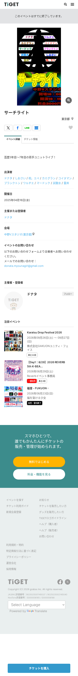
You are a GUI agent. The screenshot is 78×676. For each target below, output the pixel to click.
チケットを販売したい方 (53, 506)
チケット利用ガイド (17, 506)
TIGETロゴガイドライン (52, 518)
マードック (43, 183)
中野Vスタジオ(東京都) (18, 234)
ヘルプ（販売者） (49, 530)
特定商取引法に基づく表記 (21, 551)
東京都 (66, 119)
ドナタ (8, 178)
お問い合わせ (46, 536)
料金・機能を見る (39, 474)
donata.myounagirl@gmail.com (23, 265)
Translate (41, 611)
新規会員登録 (13, 512)
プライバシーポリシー (18, 557)
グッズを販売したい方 (51, 512)
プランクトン (12, 183)
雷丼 (66, 183)
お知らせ (44, 500)
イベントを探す (15, 500)
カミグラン (49, 178)
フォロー (68, 294)
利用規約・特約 (15, 545)
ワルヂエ (28, 183)
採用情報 (11, 569)
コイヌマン (65, 178)
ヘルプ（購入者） (49, 524)
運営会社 (11, 563)
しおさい (20, 178)
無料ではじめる (39, 462)
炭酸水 (57, 183)
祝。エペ (33, 178)
